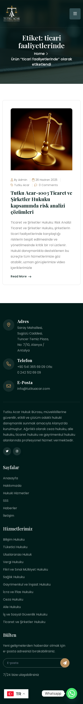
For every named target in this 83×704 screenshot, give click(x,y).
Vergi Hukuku (13, 562)
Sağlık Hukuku (14, 577)
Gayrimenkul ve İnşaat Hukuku (27, 584)
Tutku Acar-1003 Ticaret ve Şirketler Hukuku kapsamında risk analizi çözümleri (41, 202)
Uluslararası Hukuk (17, 554)
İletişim (8, 515)
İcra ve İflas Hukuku (18, 592)
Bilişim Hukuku (14, 539)
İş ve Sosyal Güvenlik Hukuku (25, 614)
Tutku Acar (21, 185)
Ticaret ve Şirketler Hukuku (24, 622)
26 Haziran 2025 (46, 180)
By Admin (20, 180)
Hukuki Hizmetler (16, 493)
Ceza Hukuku (13, 599)
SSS (5, 500)
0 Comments (48, 185)
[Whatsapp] (71, 693)
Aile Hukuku (12, 607)
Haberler (10, 508)
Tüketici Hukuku (15, 547)
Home (39, 53)
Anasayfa (10, 478)
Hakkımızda (12, 486)
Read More (19, 276)
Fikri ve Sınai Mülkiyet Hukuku (25, 569)
